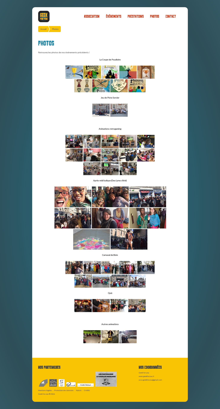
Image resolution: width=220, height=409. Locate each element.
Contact (171, 16)
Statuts (79, 390)
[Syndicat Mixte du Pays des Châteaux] (71, 387)
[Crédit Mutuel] (86, 387)
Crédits (87, 390)
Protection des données (64, 390)
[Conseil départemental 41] (53, 387)
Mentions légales (45, 390)
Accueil (43, 29)
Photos (154, 16)
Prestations (136, 16)
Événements (113, 16)
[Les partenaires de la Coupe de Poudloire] (106, 387)
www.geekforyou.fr (146, 376)
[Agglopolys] (62, 387)
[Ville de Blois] (43, 387)
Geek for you (43, 394)
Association (92, 16)
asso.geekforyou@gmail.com (150, 380)
